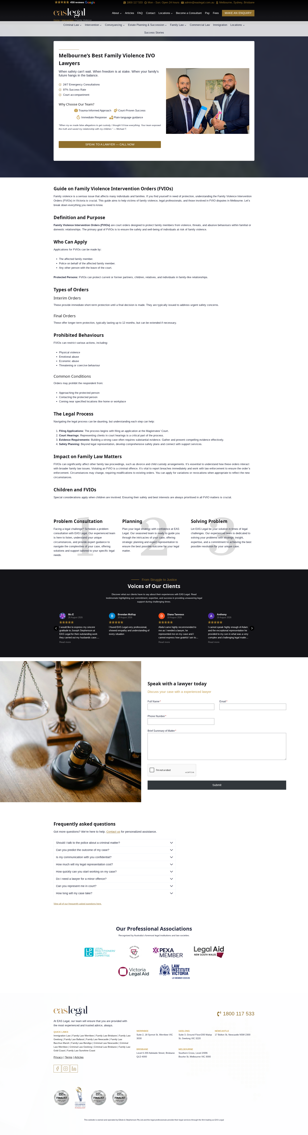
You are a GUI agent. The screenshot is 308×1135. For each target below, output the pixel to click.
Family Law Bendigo (81, 1043)
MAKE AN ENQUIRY (238, 13)
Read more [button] (114, 642)
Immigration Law (62, 1035)
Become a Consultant (189, 13)
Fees (216, 13)
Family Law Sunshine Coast (81, 1050)
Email (223, 701)
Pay (207, 13)
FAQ (140, 13)
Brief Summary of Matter (162, 730)
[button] (75, 2)
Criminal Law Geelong (81, 1047)
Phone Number (157, 716)
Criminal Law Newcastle (106, 1043)
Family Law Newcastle (97, 1039)
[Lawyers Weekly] (62, 1096)
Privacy (58, 1057)
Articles (129, 13)
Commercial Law (200, 24)
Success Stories (154, 32)
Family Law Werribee (83, 1035)
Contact (150, 13)
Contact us (113, 831)
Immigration (220, 24)
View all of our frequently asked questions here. (78, 903)
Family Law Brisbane (106, 1035)
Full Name (154, 701)
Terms (68, 1057)
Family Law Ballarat (74, 1039)
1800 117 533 (238, 1014)
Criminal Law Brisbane (105, 1047)
